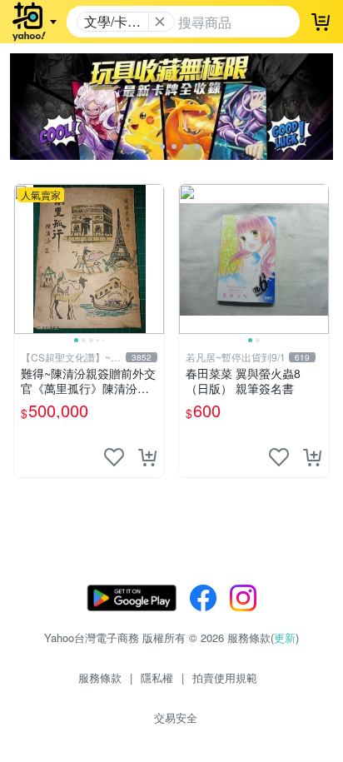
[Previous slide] (25, 259)
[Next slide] (153, 259)
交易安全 (175, 717)
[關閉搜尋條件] (159, 21)
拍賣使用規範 (224, 677)
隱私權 (157, 677)
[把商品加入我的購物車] (147, 457)
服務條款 (100, 677)
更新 (285, 637)
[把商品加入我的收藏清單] (114, 457)
